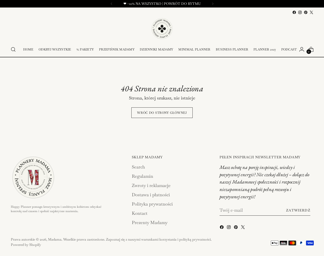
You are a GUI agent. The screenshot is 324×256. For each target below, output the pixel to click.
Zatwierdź (298, 210)
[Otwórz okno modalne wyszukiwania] (13, 49)
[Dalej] (213, 3)
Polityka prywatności (152, 204)
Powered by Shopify (26, 244)
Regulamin (142, 176)
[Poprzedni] (111, 3)
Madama (54, 239)
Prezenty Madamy (150, 222)
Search (138, 167)
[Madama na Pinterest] (306, 12)
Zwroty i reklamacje (151, 185)
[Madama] (162, 28)
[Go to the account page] (301, 49)
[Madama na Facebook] (294, 12)
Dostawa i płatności (151, 195)
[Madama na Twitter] (311, 12)
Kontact (139, 213)
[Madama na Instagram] (300, 12)
